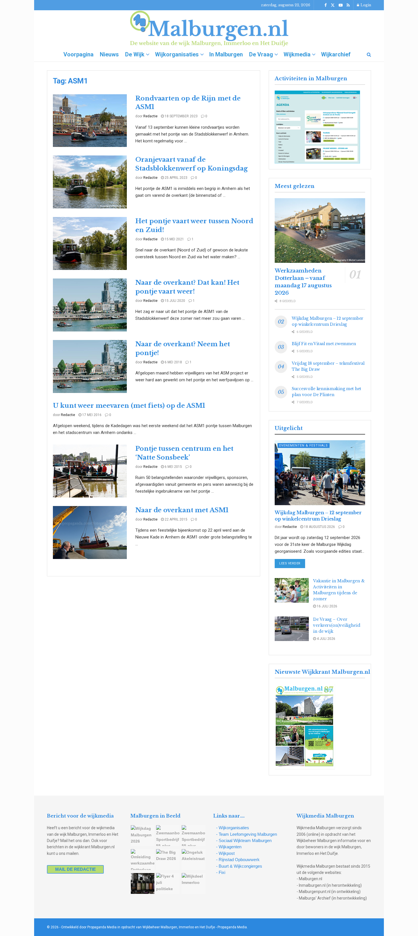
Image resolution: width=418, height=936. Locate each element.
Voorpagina (78, 54)
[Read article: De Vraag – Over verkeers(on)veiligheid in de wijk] (292, 629)
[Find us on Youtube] (341, 5)
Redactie (150, 116)
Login (365, 5)
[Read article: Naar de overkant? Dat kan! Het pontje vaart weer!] (90, 304)
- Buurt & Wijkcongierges (239, 866)
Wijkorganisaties (177, 54)
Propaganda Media (232, 927)
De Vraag (261, 54)
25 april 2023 (175, 178)
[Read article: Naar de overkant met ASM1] (90, 532)
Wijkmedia (297, 54)
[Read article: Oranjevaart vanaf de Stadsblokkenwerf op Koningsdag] (90, 181)
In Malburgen (226, 54)
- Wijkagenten (228, 846)
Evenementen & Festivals (303, 445)
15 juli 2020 (174, 301)
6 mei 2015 (173, 467)
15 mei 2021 (174, 239)
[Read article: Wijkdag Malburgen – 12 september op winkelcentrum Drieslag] (320, 472)
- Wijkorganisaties (232, 827)
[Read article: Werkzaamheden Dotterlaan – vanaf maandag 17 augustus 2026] (320, 230)
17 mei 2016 (91, 415)
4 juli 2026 (325, 639)
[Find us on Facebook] (325, 5)
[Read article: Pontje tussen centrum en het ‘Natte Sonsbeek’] (90, 471)
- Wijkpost (225, 853)
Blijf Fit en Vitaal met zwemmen (324, 343)
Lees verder (292, 563)
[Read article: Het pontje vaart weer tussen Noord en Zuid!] (90, 243)
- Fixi (220, 872)
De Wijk (134, 54)
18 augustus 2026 (319, 527)
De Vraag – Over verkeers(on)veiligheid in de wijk (336, 625)
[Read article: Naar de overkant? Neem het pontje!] (90, 366)
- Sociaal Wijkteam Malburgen (244, 840)
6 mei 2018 (173, 362)
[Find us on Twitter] (333, 5)
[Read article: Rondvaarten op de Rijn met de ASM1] (90, 120)
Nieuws (109, 54)
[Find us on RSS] (348, 5)
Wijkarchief (336, 54)
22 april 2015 (175, 519)
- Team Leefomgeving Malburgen (246, 834)
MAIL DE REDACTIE (75, 869)
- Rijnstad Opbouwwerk (238, 859)
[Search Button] (369, 54)
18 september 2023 (181, 116)
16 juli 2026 (326, 606)
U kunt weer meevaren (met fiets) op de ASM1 (129, 405)
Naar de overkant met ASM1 (181, 510)
